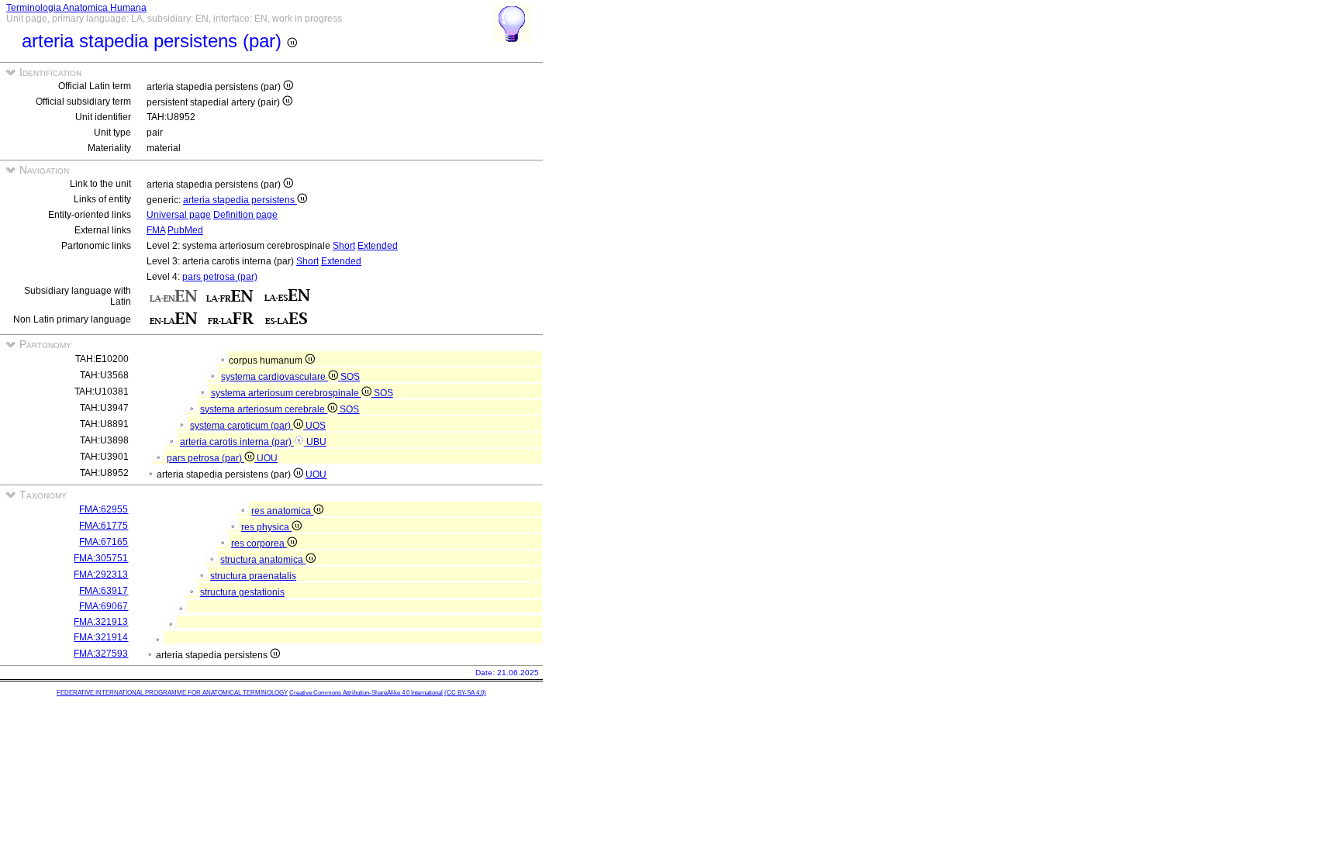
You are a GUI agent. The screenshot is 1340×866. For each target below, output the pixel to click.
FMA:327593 (101, 653)
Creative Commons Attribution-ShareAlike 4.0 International (366, 692)
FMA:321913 (101, 621)
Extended (377, 245)
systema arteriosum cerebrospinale (286, 393)
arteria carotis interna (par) (237, 441)
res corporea (259, 543)
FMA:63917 (103, 590)
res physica (266, 527)
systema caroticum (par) (241, 425)
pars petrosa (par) (219, 276)
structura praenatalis (253, 576)
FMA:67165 (103, 542)
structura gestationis (242, 592)
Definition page (245, 214)
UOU (267, 458)
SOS (350, 376)
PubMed (185, 230)
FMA (156, 230)
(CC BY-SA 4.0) (465, 692)
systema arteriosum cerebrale (263, 409)
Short (344, 245)
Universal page (179, 214)
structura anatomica (263, 559)
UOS (316, 425)
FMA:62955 (103, 509)
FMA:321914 (101, 637)
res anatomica (282, 510)
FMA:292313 (101, 574)
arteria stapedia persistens (240, 200)
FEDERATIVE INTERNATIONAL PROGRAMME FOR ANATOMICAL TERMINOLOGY (172, 692)
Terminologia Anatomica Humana (76, 7)
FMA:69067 (103, 606)
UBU (316, 441)
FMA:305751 (101, 558)
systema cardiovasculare (274, 376)
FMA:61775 (103, 525)
